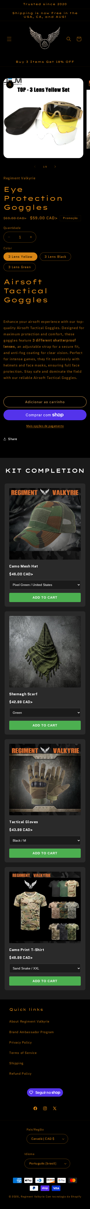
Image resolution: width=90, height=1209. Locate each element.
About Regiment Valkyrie (29, 1021)
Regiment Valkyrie (33, 1196)
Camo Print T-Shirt (26, 949)
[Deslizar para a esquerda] (35, 167)
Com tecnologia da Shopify (63, 1196)
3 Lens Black (55, 256)
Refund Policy (20, 1073)
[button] (9, 39)
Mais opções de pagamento (45, 426)
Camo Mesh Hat (23, 566)
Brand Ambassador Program (31, 1032)
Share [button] (12, 439)
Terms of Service (23, 1052)
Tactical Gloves (23, 822)
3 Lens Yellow (20, 256)
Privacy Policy (20, 1042)
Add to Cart (45, 597)
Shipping (16, 1063)
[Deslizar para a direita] (55, 167)
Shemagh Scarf (23, 694)
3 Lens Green (19, 267)
